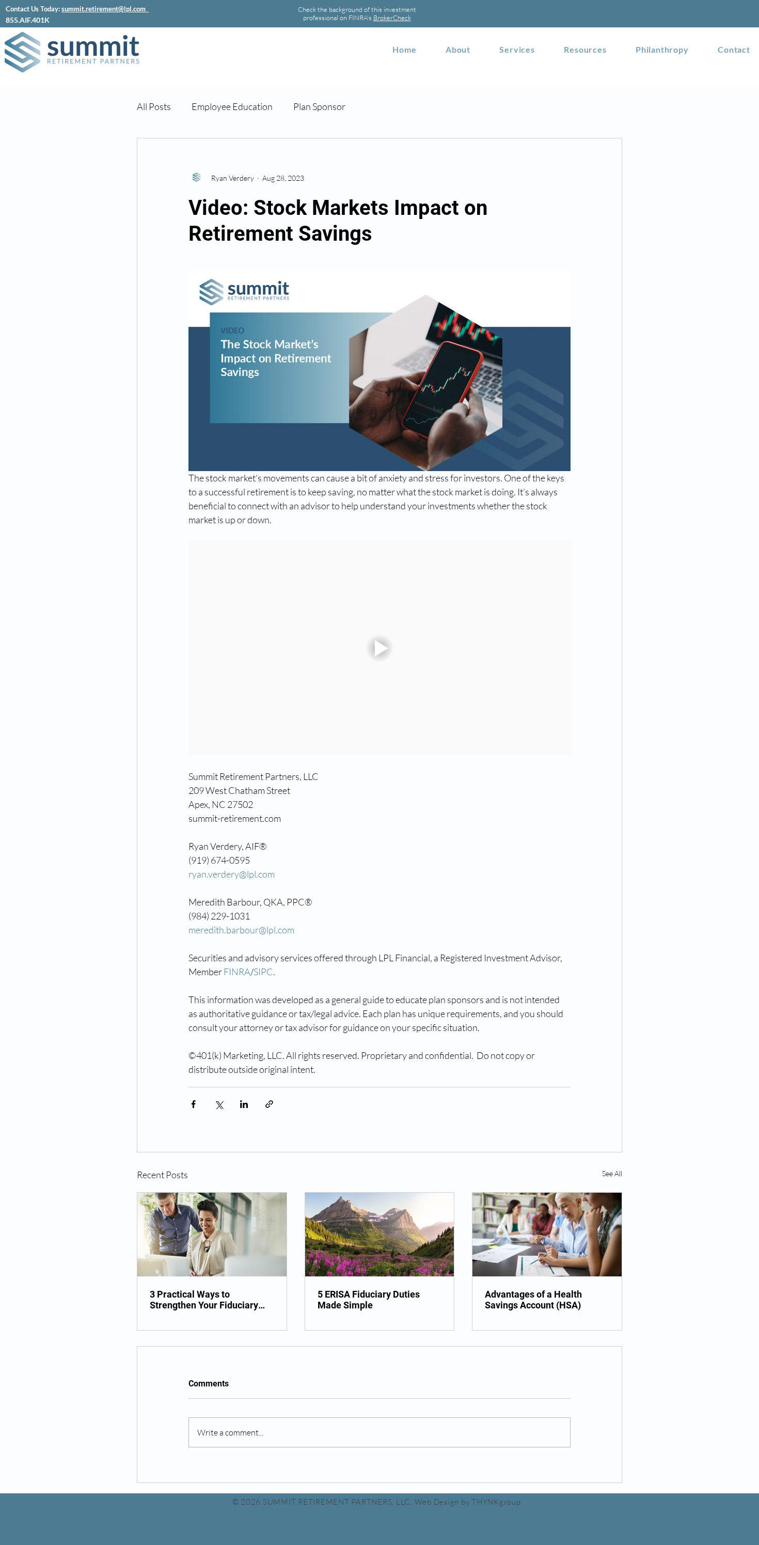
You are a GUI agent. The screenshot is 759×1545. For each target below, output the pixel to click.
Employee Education (232, 106)
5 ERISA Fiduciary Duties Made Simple (369, 1299)
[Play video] (379, 648)
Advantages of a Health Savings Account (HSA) (533, 1299)
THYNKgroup (496, 1502)
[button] (585, 49)
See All (612, 1173)
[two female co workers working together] (547, 1234)
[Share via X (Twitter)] (219, 1104)
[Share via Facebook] (193, 1104)
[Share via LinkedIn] (244, 1104)
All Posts (154, 106)
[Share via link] (269, 1104)
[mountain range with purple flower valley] (379, 1234)
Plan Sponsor (319, 106)
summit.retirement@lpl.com (105, 9)
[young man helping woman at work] (212, 1234)
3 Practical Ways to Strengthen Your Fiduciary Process (204, 1299)
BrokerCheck (392, 17)
